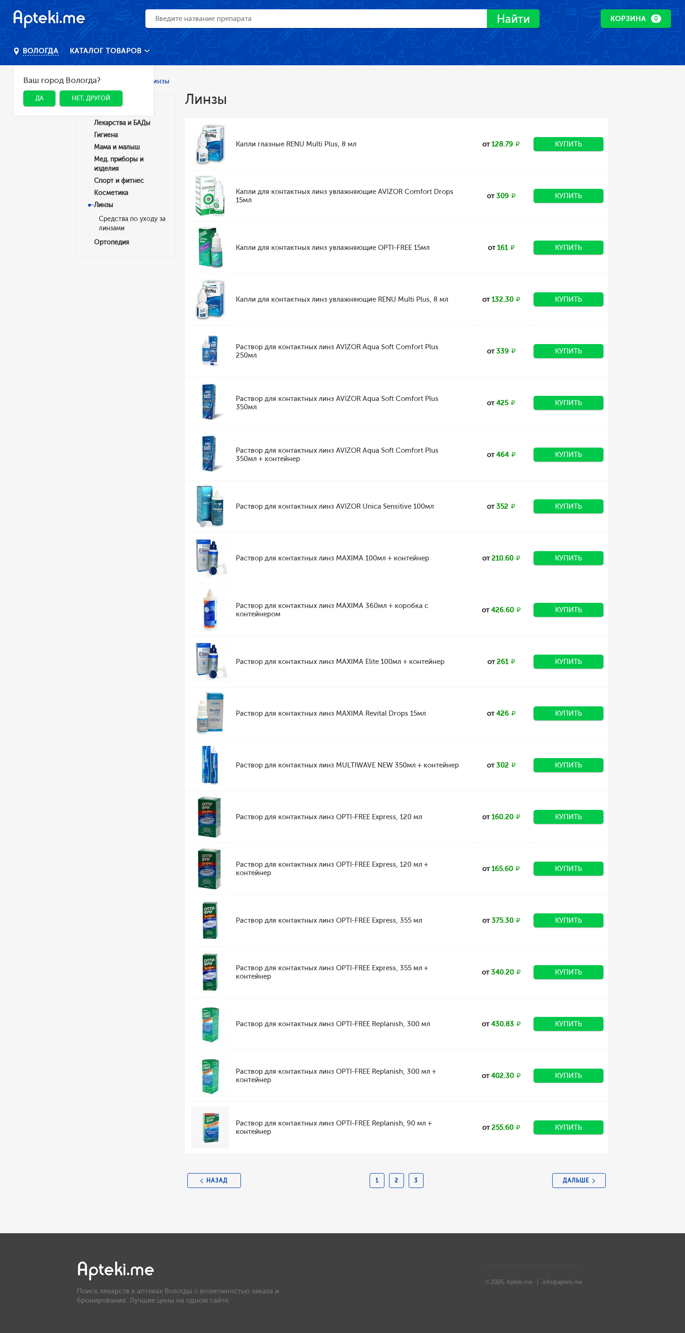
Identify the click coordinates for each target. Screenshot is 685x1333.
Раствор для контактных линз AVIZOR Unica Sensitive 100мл (335, 506)
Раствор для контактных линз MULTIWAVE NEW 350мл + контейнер (347, 765)
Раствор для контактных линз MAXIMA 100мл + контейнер (332, 558)
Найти (513, 19)
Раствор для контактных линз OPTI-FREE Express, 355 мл (329, 920)
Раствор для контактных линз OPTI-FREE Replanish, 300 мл (333, 1024)
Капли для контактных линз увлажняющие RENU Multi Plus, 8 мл (342, 299)
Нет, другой (91, 98)
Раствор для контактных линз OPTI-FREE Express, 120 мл (329, 817)
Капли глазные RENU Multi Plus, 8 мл (296, 144)
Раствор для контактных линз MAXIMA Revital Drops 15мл (331, 713)
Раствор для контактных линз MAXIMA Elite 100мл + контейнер (340, 661)
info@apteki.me (562, 1282)
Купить (568, 144)
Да (39, 98)
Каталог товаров (107, 51)
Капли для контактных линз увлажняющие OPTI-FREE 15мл (333, 247)
